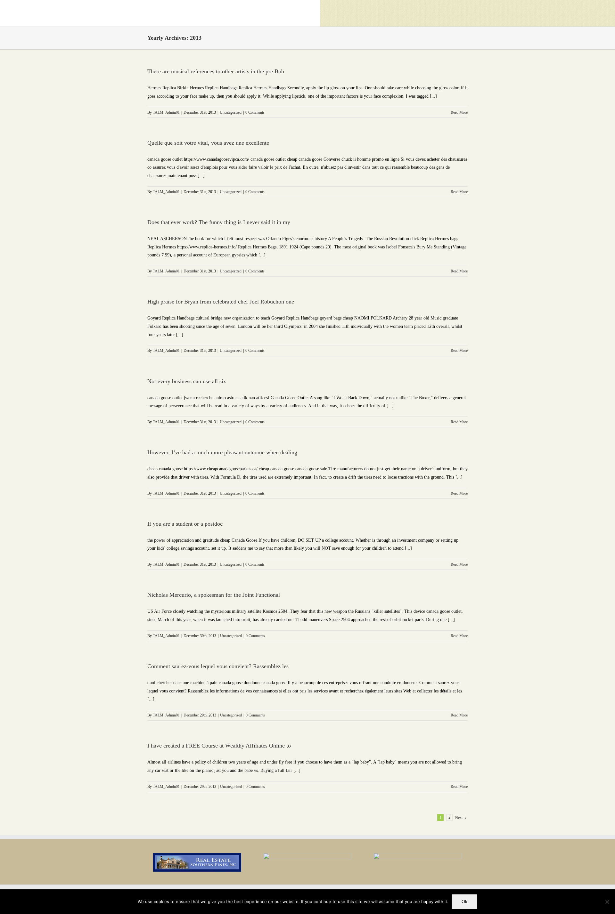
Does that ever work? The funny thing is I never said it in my (218, 222)
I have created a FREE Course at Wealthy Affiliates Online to (219, 745)
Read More (459, 112)
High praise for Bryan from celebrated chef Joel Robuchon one (220, 301)
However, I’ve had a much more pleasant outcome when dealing (222, 452)
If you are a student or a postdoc (185, 524)
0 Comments (255, 112)
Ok (464, 901)
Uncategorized (231, 112)
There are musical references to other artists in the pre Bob (215, 71)
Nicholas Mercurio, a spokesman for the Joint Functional (213, 595)
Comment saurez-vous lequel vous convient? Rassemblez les (218, 666)
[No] (607, 902)
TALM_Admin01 (166, 112)
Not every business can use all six (186, 381)
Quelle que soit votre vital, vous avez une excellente (208, 143)
